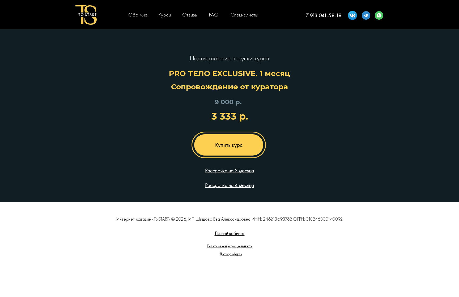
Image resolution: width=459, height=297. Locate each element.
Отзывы (189, 14)
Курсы (164, 14)
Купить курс (229, 145)
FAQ (213, 14)
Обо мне (137, 14)
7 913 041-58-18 (323, 15)
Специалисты (244, 14)
